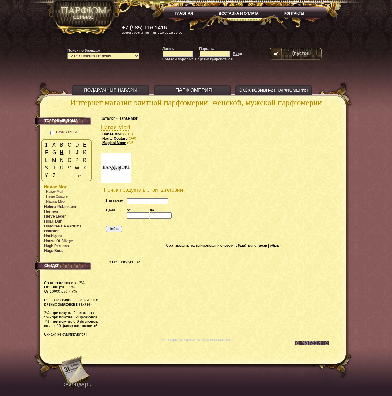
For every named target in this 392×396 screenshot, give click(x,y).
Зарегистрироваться (214, 59)
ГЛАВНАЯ (184, 13)
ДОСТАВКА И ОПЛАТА (239, 13)
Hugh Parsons (56, 246)
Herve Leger (55, 216)
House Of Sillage (58, 241)
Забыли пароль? (177, 59)
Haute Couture (115, 138)
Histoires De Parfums (63, 226)
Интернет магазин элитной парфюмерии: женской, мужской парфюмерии (196, 102)
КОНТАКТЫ (294, 13)
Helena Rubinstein (60, 206)
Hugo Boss (53, 251)
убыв (240, 245)
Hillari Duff (53, 221)
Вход (237, 54)
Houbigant (53, 236)
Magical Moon (114, 143)
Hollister (51, 231)
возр (228, 245)
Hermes (51, 211)
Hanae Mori (128, 118)
